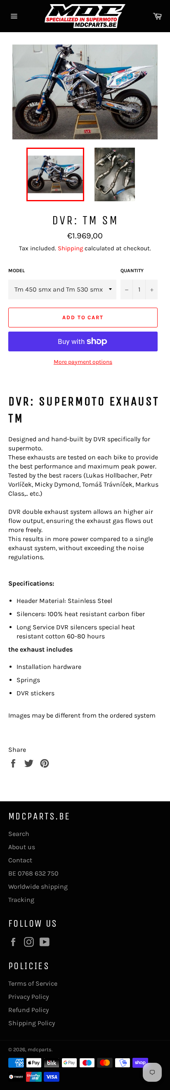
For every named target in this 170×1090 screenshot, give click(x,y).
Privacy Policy (28, 997)
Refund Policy (28, 1010)
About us (21, 847)
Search (18, 834)
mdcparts (40, 1049)
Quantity (132, 270)
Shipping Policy (31, 1023)
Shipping (70, 248)
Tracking (21, 900)
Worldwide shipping (38, 886)
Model (16, 270)
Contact (20, 860)
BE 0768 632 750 (33, 873)
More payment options (83, 361)
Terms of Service (32, 983)
